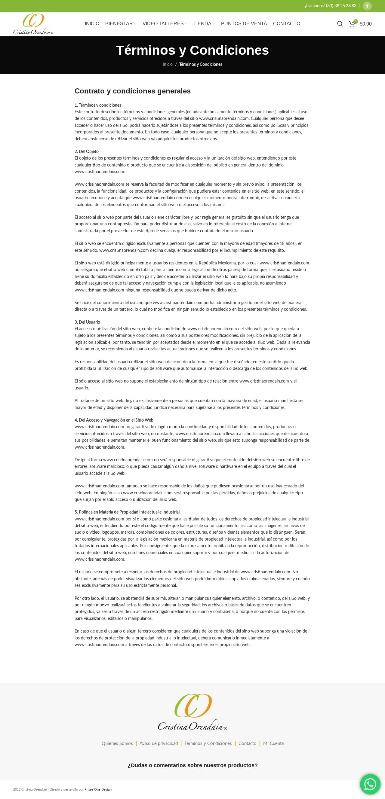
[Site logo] (33, 24)
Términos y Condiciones (208, 743)
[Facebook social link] (367, 6)
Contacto (248, 743)
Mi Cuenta (273, 743)
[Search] (340, 24)
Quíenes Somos (117, 743)
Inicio (168, 65)
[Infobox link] (330, 6)
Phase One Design (98, 789)
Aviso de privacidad (159, 743)
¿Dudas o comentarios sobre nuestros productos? (193, 765)
